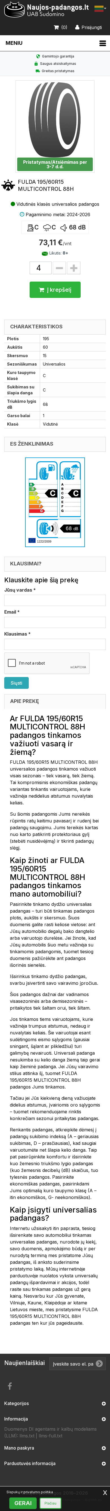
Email (12, 612)
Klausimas (17, 634)
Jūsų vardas (20, 590)
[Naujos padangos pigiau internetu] (46, 9)
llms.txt (26, 1436)
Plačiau (50, 1503)
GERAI (23, 1503)
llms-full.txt (50, 1436)
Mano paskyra (19, 1448)
